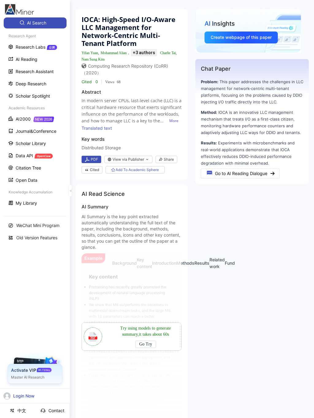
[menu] (35, 113)
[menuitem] (35, 22)
